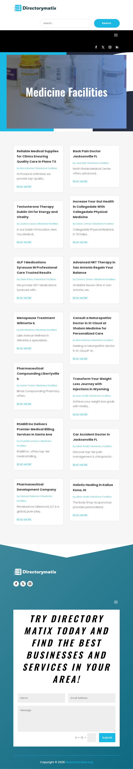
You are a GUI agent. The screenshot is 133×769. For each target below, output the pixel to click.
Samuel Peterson (30, 496)
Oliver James (83, 223)
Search (106, 23)
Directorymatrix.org (79, 762)
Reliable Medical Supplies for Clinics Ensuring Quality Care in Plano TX (38, 156)
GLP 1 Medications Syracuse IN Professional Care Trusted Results (37, 267)
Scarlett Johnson (29, 441)
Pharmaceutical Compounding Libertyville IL (38, 373)
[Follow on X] (103, 47)
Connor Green (84, 279)
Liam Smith (82, 395)
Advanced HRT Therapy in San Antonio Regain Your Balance (94, 267)
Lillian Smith (82, 446)
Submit (107, 738)
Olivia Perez (26, 279)
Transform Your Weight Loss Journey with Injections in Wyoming (92, 384)
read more (24, 187)
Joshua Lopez (28, 223)
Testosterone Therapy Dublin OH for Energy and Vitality (37, 211)
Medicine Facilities (46, 168)
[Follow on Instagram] (110, 47)
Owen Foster (27, 385)
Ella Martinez (27, 329)
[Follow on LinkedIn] (117, 47)
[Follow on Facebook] (96, 47)
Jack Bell (81, 163)
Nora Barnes (27, 168)
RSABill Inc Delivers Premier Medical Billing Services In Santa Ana (35, 429)
